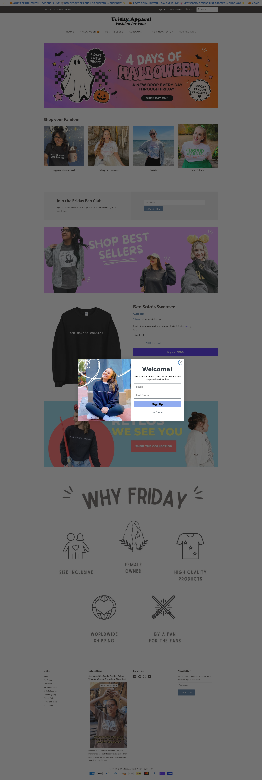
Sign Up (157, 404)
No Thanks (157, 412)
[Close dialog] (180, 362)
